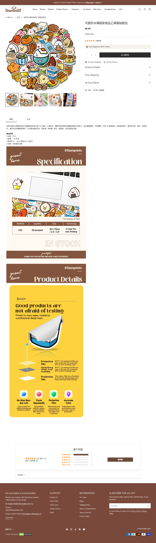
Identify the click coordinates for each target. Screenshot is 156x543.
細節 (11, 119)
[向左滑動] (10, 56)
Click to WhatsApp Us (31, 514)
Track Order (54, 501)
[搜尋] (140, 9)
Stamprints (14, 534)
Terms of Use (135, 511)
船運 (28, 119)
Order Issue (54, 505)
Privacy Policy (85, 516)
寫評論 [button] (120, 459)
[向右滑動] (71, 56)
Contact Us (54, 497)
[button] (90, 41)
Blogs (82, 501)
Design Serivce (55, 509)
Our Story (83, 497)
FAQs (52, 512)
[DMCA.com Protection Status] (25, 534)
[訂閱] (148, 506)
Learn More (9, 517)
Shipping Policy (85, 505)
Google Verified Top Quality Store (19, 504)
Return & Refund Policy (88, 509)
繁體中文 (8, 529)
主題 (18, 17)
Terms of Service (85, 512)
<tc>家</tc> (9, 17)
